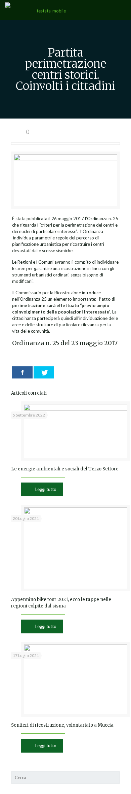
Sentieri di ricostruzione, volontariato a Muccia (62, 725)
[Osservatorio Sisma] (48, 10)
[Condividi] (22, 372)
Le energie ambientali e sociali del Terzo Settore (65, 469)
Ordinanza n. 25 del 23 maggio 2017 (65, 343)
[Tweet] (44, 372)
